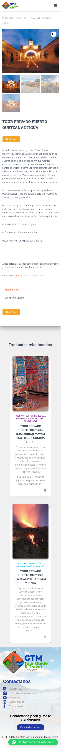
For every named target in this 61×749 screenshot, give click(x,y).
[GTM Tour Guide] (11, 5)
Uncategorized (15, 18)
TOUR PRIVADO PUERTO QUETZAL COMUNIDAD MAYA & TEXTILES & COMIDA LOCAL (30, 434)
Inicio (4, 18)
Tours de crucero (22, 275)
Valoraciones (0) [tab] (14, 298)
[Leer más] (44, 490)
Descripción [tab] (12, 290)
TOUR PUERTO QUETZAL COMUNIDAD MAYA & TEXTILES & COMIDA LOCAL (31, 418)
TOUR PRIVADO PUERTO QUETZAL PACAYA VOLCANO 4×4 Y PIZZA (30, 577)
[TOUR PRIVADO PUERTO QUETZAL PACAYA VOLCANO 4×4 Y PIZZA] (30, 531)
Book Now (11, 139)
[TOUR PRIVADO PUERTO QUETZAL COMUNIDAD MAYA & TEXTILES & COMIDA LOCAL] (30, 383)
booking (19, 416)
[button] (53, 34)
